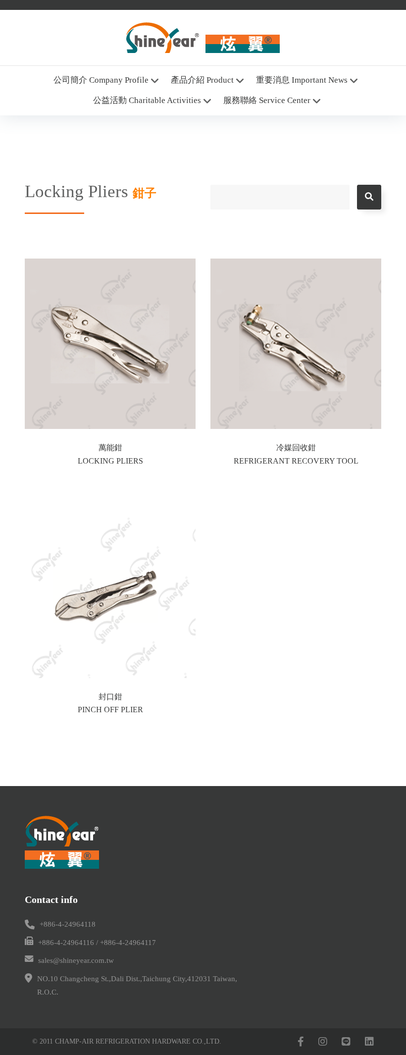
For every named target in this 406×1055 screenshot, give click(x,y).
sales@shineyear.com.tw (76, 960)
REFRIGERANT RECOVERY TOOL (296, 461)
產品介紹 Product (202, 80)
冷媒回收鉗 (296, 447)
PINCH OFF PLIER (110, 709)
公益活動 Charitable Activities (147, 100)
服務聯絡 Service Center (266, 100)
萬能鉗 (110, 447)
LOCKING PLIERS (110, 461)
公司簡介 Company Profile (101, 80)
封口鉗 (110, 696)
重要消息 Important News (302, 80)
